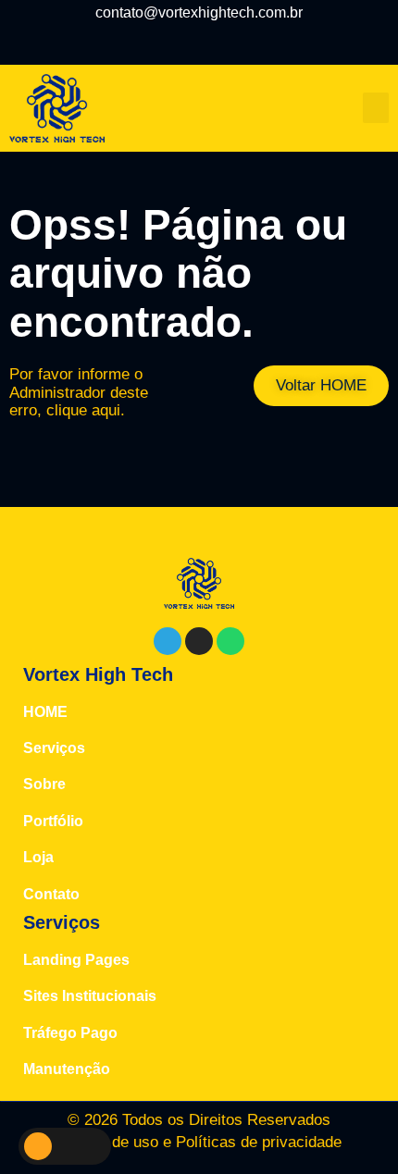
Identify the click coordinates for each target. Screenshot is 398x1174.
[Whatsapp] (230, 641)
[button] (376, 108)
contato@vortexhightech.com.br (199, 12)
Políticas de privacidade (259, 1142)
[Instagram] (221, 40)
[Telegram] (177, 40)
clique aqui (83, 410)
